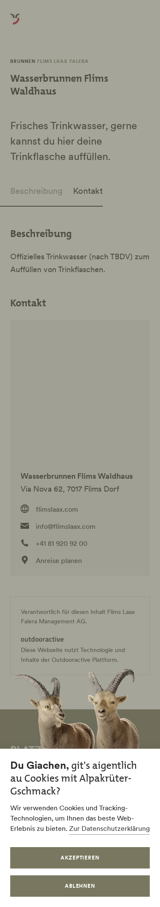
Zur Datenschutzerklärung (109, 828)
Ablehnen (80, 886)
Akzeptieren (80, 857)
